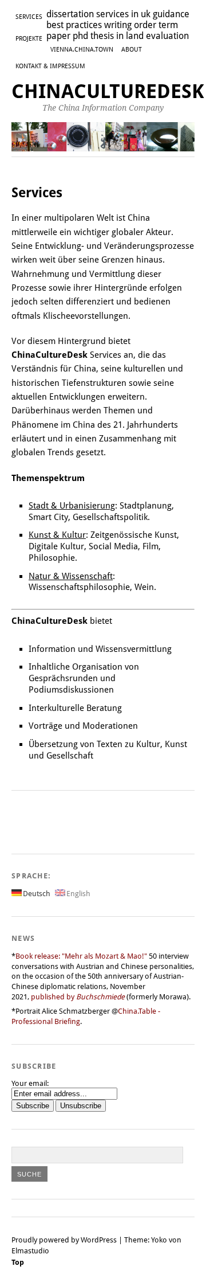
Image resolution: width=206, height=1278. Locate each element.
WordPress (99, 1240)
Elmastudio (30, 1250)
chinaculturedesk (107, 91)
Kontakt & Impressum (50, 66)
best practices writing (89, 24)
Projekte (28, 38)
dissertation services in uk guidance (117, 14)
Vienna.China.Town (81, 49)
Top (17, 1262)
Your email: (30, 1083)
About (131, 49)
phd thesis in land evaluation (131, 35)
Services (28, 17)
